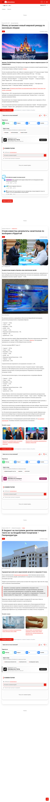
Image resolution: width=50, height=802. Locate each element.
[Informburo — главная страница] (10, 2)
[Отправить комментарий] (45, 155)
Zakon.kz (32, 340)
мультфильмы (14, 132)
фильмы (6, 132)
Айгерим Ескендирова (16, 528)
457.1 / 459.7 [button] (7, 5)
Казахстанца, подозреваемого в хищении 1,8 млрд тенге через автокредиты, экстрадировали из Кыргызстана (34, 632)
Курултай (27, 471)
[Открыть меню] (3, 2)
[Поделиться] (47, 799)
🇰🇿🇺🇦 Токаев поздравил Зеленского (13, 186)
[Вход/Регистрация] (44, 2)
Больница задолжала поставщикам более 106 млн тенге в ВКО (12, 630)
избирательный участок (10, 471)
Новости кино (24, 132)
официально (14, 228)
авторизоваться (13, 152)
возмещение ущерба (34, 661)
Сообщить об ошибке (7, 110)
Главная (3, 9)
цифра (23, 528)
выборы (20, 471)
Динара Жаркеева (14, 23)
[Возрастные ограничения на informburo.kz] (41, 2)
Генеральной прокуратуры (21, 575)
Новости (9, 9)
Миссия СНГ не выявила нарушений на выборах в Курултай (36, 441)
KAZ (47, 1)
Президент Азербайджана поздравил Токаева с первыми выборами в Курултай (12, 442)
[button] (44, 5)
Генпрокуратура (22, 661)
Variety (25, 69)
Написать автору (44, 31)
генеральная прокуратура (10, 661)
